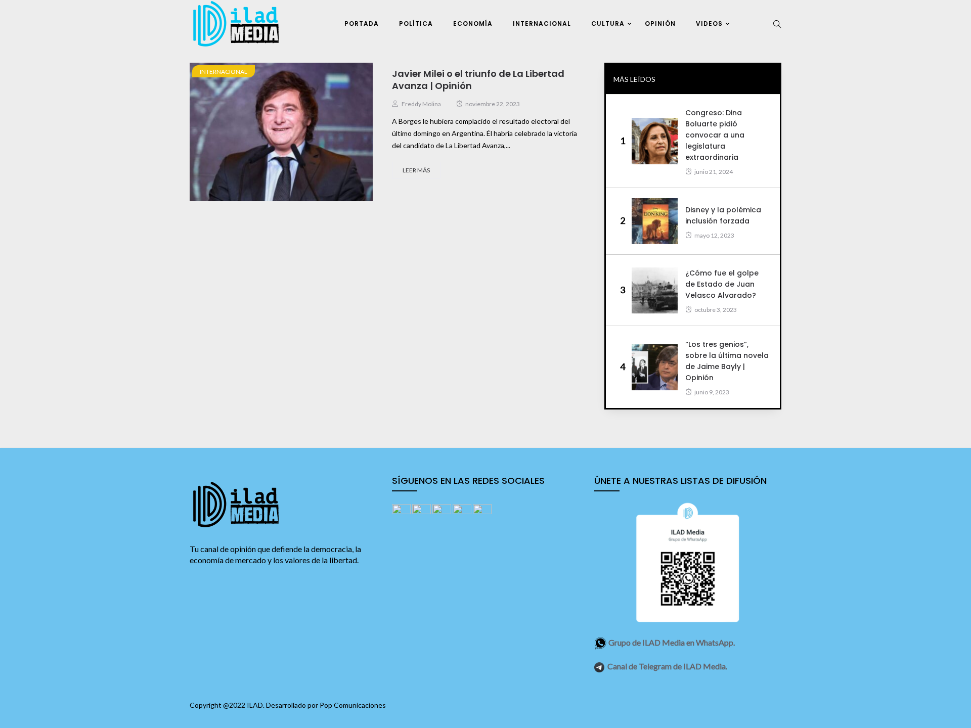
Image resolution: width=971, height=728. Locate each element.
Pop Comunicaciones (353, 705)
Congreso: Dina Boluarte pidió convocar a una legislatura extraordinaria (714, 135)
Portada (361, 23)
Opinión (660, 23)
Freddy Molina (421, 104)
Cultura (608, 23)
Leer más (416, 170)
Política (416, 23)
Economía (473, 23)
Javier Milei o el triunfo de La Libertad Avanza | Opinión (478, 79)
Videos (709, 23)
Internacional (542, 23)
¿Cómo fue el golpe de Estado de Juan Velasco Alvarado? (722, 284)
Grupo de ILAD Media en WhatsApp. (671, 642)
